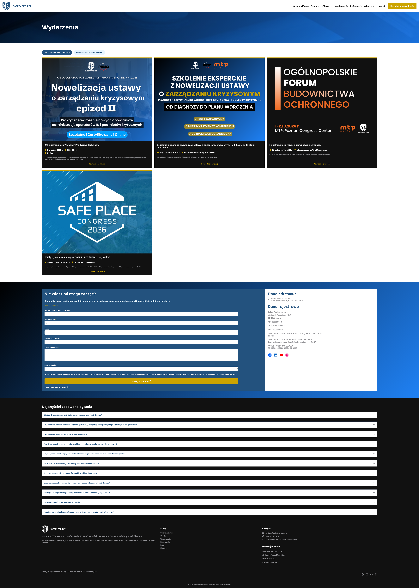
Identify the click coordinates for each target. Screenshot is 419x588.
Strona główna (301, 6)
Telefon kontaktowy (52, 338)
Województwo (50, 320)
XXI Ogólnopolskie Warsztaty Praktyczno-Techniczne (72, 145)
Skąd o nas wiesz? (52, 365)
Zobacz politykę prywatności (57, 387)
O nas (314, 6)
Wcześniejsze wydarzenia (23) (89, 52)
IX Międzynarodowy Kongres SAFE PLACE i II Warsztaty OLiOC (77, 257)
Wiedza (368, 6)
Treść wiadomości (52, 347)
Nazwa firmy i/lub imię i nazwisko (57, 310)
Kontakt (382, 6)
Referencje (356, 6)
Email (47, 329)
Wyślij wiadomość (141, 381)
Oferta (325, 6)
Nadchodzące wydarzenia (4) (57, 52)
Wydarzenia (341, 6)
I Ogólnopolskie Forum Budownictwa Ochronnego (295, 145)
